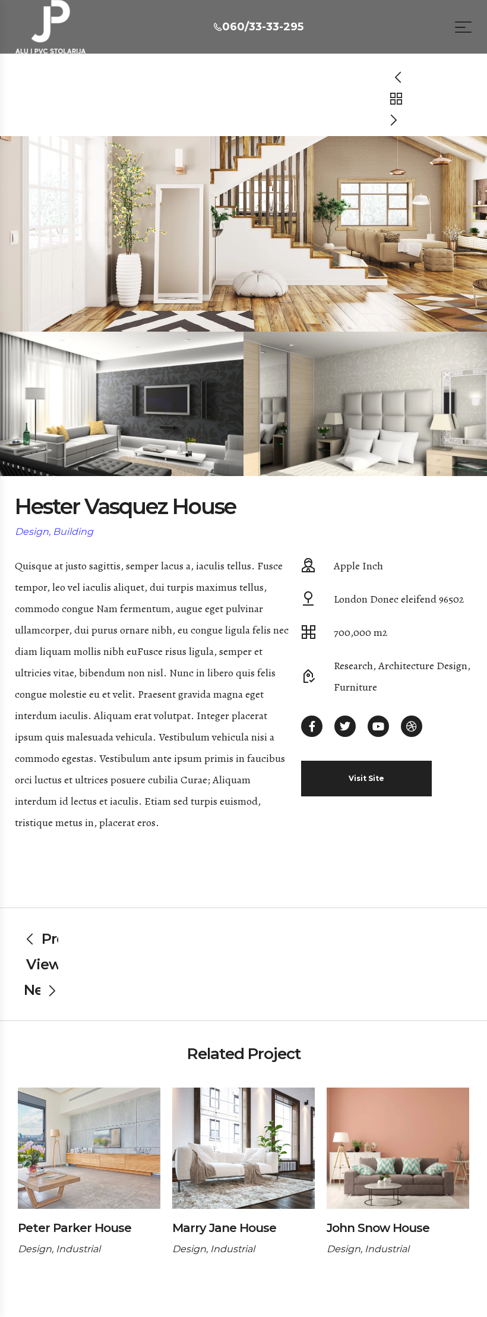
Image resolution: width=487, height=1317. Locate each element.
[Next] (396, 119)
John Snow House (378, 1228)
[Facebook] (311, 726)
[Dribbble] (411, 726)
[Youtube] (378, 726)
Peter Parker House (74, 1228)
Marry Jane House (224, 1228)
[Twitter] (345, 726)
